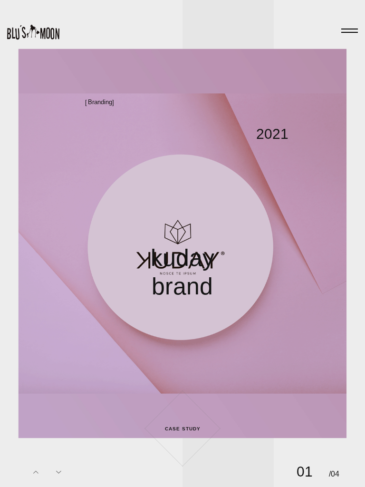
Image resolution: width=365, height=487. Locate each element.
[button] (36, 471)
